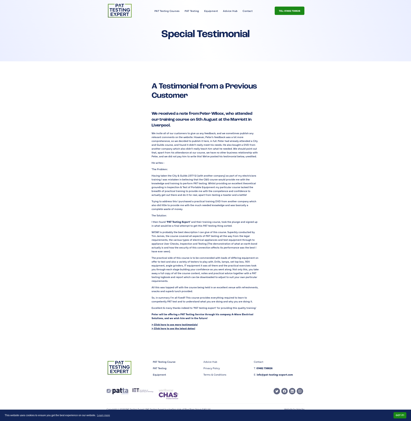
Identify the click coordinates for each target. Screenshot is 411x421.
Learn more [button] (103, 415)
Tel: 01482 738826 (289, 10)
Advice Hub (230, 11)
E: (273, 374)
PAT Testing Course (164, 361)
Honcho (300, 409)
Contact (248, 11)
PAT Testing (192, 11)
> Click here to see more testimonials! (175, 324)
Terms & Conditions (214, 374)
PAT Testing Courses (167, 11)
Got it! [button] (400, 415)
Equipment (211, 11)
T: (263, 368)
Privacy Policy (211, 368)
